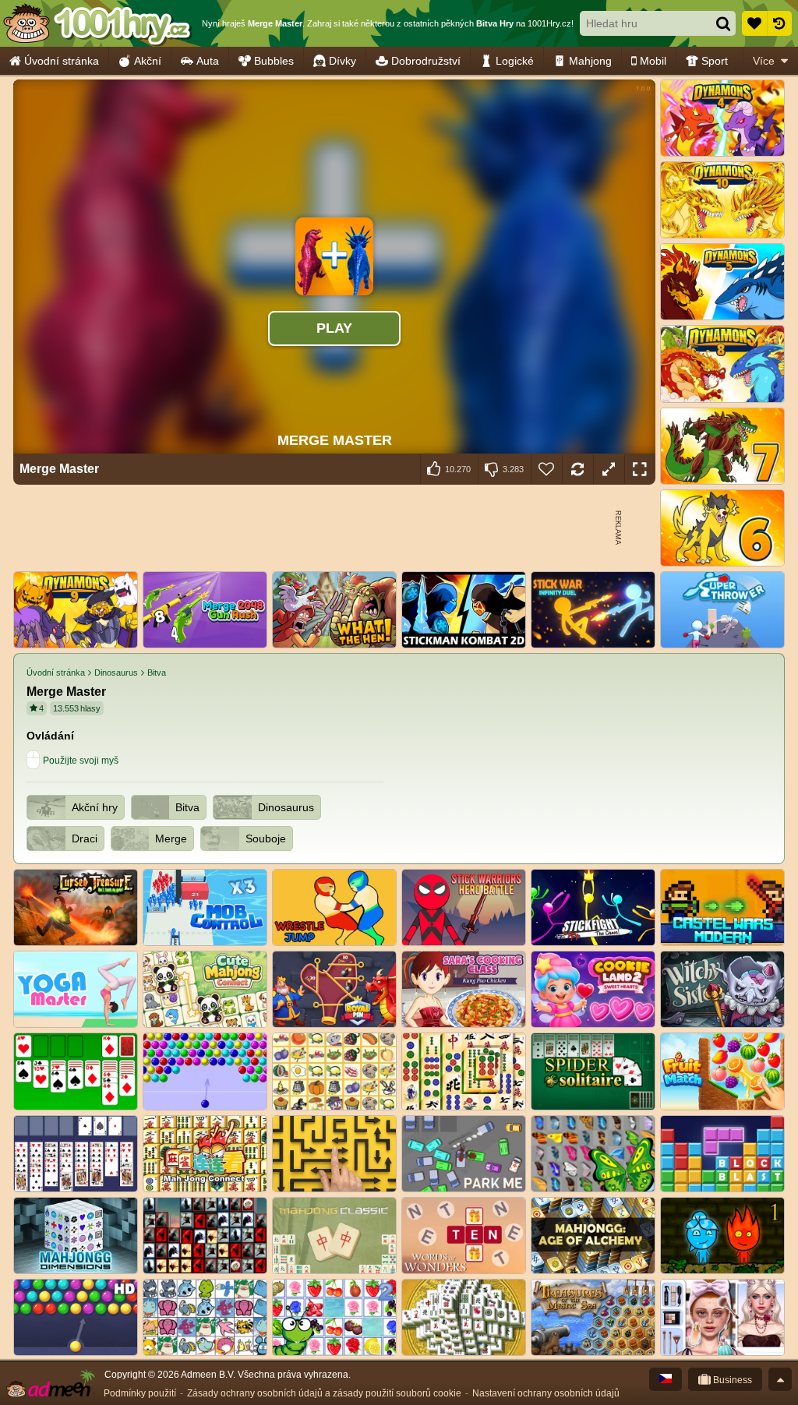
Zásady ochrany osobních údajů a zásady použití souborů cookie (324, 1393)
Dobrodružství (426, 61)
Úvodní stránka (61, 61)
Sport (714, 61)
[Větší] (608, 469)
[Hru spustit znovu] (577, 469)
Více (764, 61)
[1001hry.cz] (97, 23)
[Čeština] (665, 1379)
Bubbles (274, 61)
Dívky (342, 61)
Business (731, 1380)
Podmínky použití (140, 1393)
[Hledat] (723, 23)
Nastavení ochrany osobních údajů (546, 1393)
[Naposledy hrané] (779, 23)
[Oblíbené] (754, 23)
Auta (207, 61)
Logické (515, 61)
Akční (147, 61)
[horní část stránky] (780, 1379)
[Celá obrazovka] (639, 469)
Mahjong (590, 61)
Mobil (653, 61)
